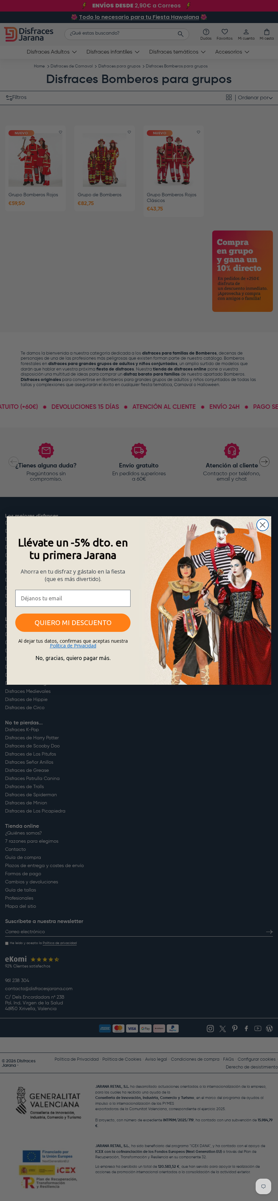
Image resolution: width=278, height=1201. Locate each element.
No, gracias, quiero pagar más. (73, 658)
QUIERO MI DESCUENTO (73, 622)
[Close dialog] (263, 525)
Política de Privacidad (73, 645)
